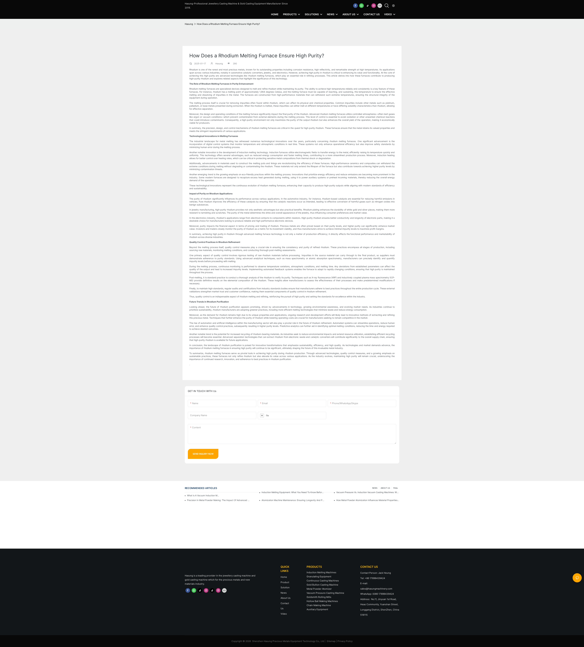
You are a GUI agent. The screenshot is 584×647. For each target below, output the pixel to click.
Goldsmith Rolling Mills (319, 597)
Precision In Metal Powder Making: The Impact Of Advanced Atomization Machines (218, 500)
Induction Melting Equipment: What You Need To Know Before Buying (293, 492)
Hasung (189, 24)
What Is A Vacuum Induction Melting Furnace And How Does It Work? (203, 495)
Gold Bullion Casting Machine (322, 584)
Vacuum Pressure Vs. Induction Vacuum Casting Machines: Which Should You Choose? (367, 492)
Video (284, 613)
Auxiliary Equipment (317, 609)
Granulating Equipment (319, 576)
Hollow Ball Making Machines (322, 601)
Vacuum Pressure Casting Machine (325, 592)
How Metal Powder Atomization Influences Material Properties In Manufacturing (367, 500)
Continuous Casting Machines (323, 580)
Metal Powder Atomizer (319, 588)
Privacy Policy (345, 641)
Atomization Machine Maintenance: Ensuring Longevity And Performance (293, 500)
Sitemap (331, 641)
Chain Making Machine (319, 605)
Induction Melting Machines (321, 572)
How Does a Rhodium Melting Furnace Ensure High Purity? (228, 24)
